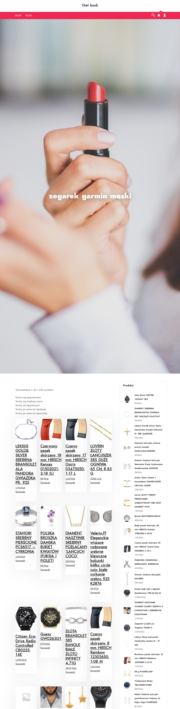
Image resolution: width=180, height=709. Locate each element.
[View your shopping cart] (158, 15)
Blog (29, 15)
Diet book (90, 5)
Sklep (18, 15)
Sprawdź (20, 491)
